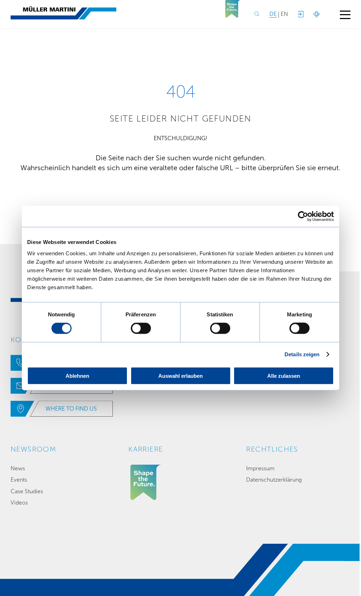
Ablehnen (77, 375)
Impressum (260, 468)
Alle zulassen (283, 375)
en (284, 14)
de (273, 14)
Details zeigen (301, 354)
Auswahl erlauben (180, 375)
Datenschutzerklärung (274, 480)
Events (19, 480)
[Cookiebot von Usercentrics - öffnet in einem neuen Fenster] (303, 216)
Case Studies (27, 491)
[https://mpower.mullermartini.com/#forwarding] (300, 14)
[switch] (141, 328)
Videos (19, 503)
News (18, 468)
